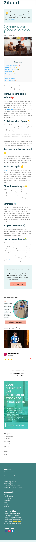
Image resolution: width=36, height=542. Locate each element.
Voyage (6, 454)
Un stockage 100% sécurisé (11, 515)
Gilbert (10, 260)
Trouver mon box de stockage (12, 523)
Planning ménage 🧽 (10, 74)
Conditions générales (10, 482)
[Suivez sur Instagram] (9, 531)
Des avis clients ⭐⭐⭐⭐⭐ (12, 521)
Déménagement (17, 36)
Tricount (6, 170)
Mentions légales (8, 484)
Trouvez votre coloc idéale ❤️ (12, 65)
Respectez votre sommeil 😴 (12, 69)
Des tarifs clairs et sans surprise (13, 519)
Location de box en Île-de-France (13, 488)
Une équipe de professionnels (12, 517)
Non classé (7, 444)
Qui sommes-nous (9, 472)
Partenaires (7, 480)
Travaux (6, 451)
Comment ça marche (10, 474)
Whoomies (10, 109)
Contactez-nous (8, 478)
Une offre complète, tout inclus (12, 513)
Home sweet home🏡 (10, 80)
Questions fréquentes (10, 476)
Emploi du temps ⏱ (10, 78)
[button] (0, 541)
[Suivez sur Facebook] (6, 531)
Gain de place (7, 441)
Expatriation (7, 438)
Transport (6, 449)
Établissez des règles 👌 (11, 67)
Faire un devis (18, 284)
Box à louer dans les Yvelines (12, 486)
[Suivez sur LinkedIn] (12, 531)
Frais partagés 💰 (9, 71)
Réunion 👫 (8, 76)
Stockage (6, 446)
